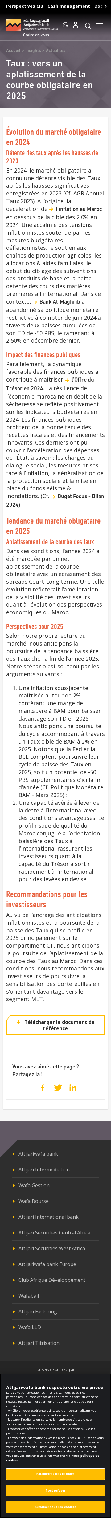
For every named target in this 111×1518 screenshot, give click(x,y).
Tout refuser (55, 1491)
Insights (33, 51)
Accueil (13, 51)
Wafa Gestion (34, 1185)
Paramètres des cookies (55, 1474)
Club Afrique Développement (51, 1280)
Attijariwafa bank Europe (47, 1264)
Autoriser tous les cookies (56, 1507)
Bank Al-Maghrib (59, 302)
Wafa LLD (29, 1327)
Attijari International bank (48, 1216)
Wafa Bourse (33, 1201)
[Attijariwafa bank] (32, 25)
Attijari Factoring (37, 1311)
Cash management (68, 6)
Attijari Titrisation (39, 1343)
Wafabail (28, 1295)
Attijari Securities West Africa (51, 1248)
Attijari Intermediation (44, 1169)
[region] (55, 1446)
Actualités (55, 51)
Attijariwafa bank (38, 1153)
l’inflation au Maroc (79, 209)
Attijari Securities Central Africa (54, 1232)
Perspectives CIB (24, 6)
